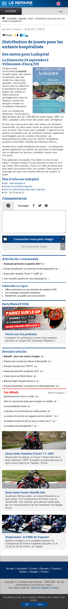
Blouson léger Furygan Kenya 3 (22, 381)
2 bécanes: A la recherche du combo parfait (28, 411)
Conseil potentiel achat (18, 406)
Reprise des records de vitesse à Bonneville (28, 361)
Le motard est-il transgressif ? (22, 426)
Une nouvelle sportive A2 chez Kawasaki (27, 278)
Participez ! (57, 392)
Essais (33, 568)
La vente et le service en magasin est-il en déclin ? (32, 416)
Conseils (56, 568)
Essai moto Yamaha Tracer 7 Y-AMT (24, 273)
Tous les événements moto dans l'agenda (24, 189)
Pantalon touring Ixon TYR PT (21, 366)
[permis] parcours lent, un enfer (22, 396)
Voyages (33, 571)
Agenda (10, 11)
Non (40, 604)
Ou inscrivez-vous (34, 246)
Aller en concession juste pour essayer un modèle (32, 401)
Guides (23, 571)
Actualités (12, 18)
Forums (45, 571)
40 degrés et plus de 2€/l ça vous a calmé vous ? (31, 421)
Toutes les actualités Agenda (18, 186)
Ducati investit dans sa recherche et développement (32, 269)
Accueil (10, 568)
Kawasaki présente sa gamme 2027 (24, 371)
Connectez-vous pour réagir (34, 239)
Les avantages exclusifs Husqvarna (22, 292)
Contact (55, 587)
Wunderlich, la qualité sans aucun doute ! (25, 296)
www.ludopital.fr (17, 183)
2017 (31, 18)
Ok (26, 604)
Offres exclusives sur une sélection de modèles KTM (30, 289)
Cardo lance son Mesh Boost (21, 376)
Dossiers (44, 568)
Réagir (8, 35)
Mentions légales (40, 587)
